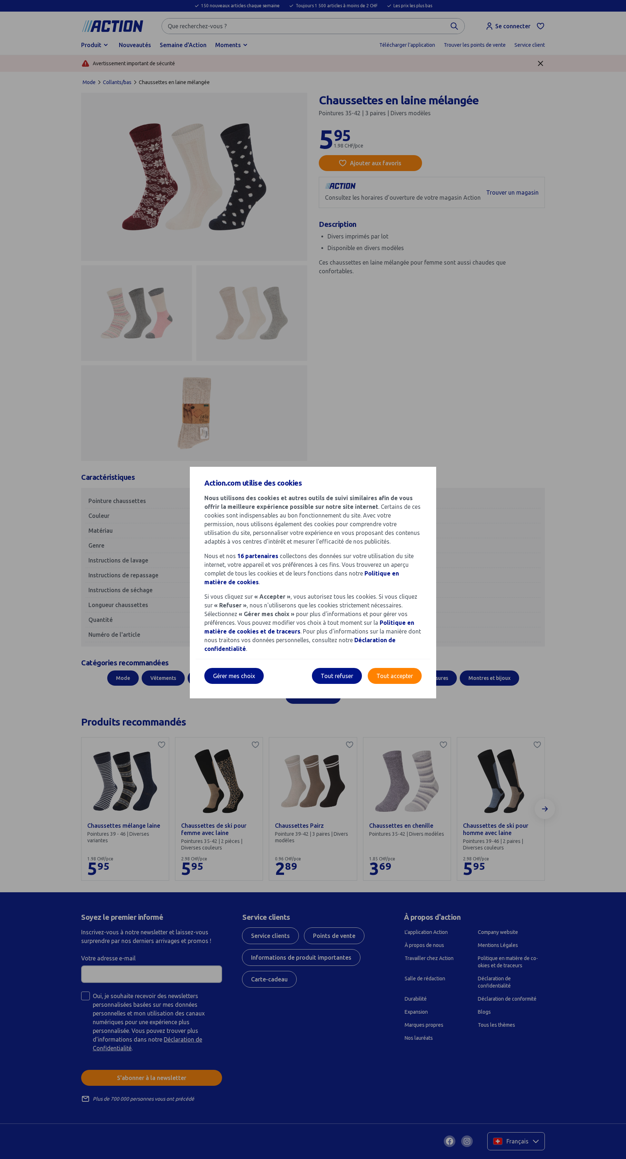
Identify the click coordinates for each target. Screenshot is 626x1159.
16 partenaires (257, 556)
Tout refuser (337, 676)
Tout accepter (394, 676)
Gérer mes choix (234, 676)
